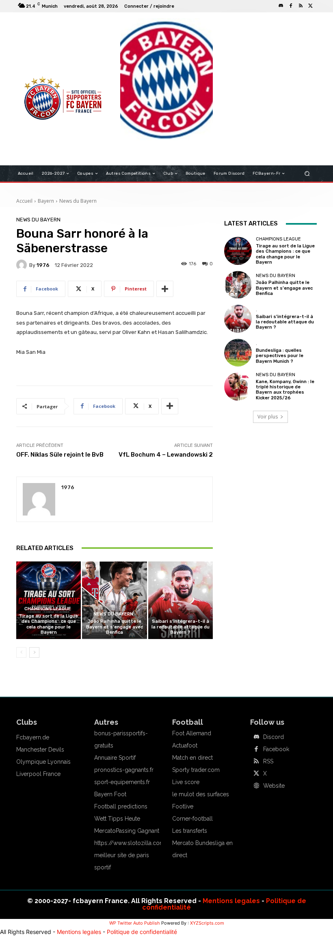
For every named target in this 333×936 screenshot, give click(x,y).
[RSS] (300, 6)
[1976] (22, 265)
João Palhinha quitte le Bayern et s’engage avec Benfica (114, 627)
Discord (273, 737)
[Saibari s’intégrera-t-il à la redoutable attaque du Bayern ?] (180, 600)
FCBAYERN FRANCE (46, 53)
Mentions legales (231, 901)
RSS (268, 761)
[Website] (256, 786)
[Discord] (281, 6)
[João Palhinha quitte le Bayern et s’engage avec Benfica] (114, 600)
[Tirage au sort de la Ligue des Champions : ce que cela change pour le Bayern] (48, 600)
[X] (310, 6)
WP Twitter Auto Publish (134, 923)
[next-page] (34, 652)
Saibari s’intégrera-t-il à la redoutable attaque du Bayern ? (180, 627)
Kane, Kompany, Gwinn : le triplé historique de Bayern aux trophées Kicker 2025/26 (285, 390)
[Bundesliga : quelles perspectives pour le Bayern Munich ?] (238, 352)
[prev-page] (21, 652)
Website (274, 786)
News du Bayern (78, 200)
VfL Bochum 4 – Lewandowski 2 (166, 454)
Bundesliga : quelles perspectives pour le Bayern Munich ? (279, 356)
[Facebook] (291, 6)
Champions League (47, 609)
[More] (164, 289)
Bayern (46, 200)
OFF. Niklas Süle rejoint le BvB (60, 454)
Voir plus (267, 416)
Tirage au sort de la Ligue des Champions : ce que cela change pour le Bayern (48, 624)
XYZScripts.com (207, 923)
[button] (307, 174)
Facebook (276, 749)
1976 (43, 265)
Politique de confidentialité (142, 931)
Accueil (24, 200)
